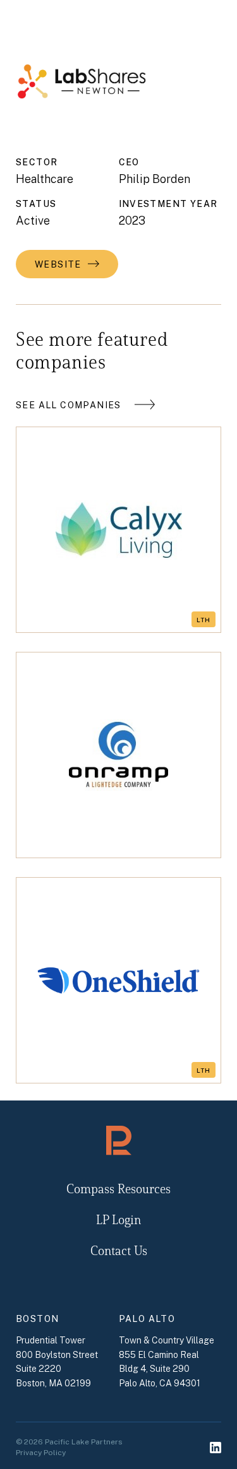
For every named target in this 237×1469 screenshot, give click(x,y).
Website (58, 264)
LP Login (118, 1221)
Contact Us (118, 1252)
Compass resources (118, 1190)
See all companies (68, 405)
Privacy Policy (41, 1452)
